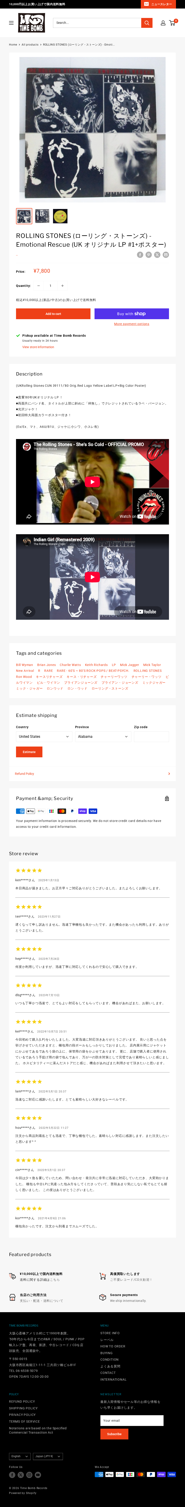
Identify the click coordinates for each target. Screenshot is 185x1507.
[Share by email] (166, 255)
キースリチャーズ (49, 677)
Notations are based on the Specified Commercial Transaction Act (38, 1430)
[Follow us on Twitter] (21, 1475)
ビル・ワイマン (48, 682)
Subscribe (114, 1434)
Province (82, 727)
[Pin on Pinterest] (149, 255)
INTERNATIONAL (113, 1379)
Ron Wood (24, 677)
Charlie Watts (70, 665)
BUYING (106, 1353)
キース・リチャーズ (82, 677)
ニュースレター (161, 4)
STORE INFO (110, 1333)
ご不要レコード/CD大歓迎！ (131, 1279)
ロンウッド (55, 688)
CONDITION (109, 1359)
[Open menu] (11, 23)
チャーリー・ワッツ (147, 677)
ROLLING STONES (148, 670)
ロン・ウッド (77, 688)
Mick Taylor (152, 665)
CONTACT (108, 1373)
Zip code (141, 727)
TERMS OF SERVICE (24, 1421)
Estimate (29, 752)
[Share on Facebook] (140, 255)
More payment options (131, 324)
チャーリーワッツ (114, 677)
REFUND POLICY (22, 1401)
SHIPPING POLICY (23, 1408)
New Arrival (25, 670)
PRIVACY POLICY (22, 1415)
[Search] (147, 23)
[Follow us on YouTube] (38, 1475)
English (16, 1456)
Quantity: (23, 286)
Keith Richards (96, 665)
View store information (38, 347)
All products (30, 44)
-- (17, 255)
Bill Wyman (24, 665)
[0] (172, 23)
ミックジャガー (154, 682)
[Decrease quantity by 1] (38, 285)
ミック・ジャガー (29, 688)
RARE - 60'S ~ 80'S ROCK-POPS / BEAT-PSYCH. (93, 670)
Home (13, 44)
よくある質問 (110, 1366)
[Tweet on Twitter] (157, 255)
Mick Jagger (129, 665)
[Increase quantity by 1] (62, 285)
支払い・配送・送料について (41, 1301)
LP (114, 665)
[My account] (163, 22)
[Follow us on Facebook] (12, 1475)
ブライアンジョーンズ (80, 682)
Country (22, 727)
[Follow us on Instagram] (29, 1475)
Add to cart (53, 314)
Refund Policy (24, 773)
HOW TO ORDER (112, 1346)
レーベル (107, 1340)
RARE (48, 670)
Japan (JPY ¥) (44, 1456)
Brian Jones (46, 665)
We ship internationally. (128, 1301)
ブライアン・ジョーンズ (120, 682)
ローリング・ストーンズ (110, 688)
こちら (55, 1279)
